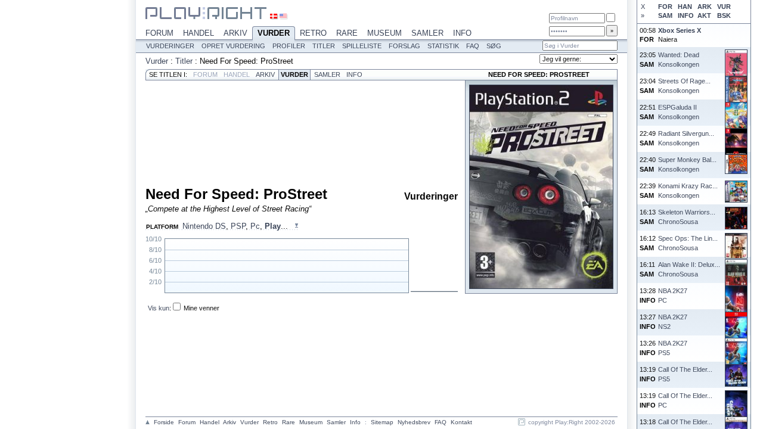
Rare (347, 33)
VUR (724, 6)
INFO (685, 15)
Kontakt (461, 422)
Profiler (288, 45)
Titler (323, 45)
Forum (159, 33)
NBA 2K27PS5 (672, 348)
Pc (255, 226)
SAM (665, 15)
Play (273, 226)
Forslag (404, 45)
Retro (313, 33)
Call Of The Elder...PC (685, 400)
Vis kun (158, 308)
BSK (724, 15)
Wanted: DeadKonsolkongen (678, 59)
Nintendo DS (204, 226)
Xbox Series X (679, 30)
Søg (493, 45)
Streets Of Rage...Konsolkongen (684, 85)
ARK (704, 6)
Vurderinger (170, 45)
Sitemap (382, 422)
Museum (384, 33)
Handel (198, 33)
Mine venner (201, 308)
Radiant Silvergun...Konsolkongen (686, 138)
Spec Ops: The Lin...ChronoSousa (688, 243)
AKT (704, 15)
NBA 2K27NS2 (672, 321)
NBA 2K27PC (672, 295)
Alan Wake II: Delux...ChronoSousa (689, 269)
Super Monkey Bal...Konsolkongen (687, 164)
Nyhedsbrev (414, 422)
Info (462, 33)
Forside (164, 422)
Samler (427, 33)
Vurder (274, 33)
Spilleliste (362, 45)
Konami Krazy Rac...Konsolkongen (688, 190)
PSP (238, 226)
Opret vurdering (233, 45)
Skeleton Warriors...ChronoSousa (686, 217)
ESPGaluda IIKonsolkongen (678, 112)
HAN (685, 6)
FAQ (472, 45)
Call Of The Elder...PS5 (685, 374)
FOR (665, 6)
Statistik (443, 45)
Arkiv (235, 33)
